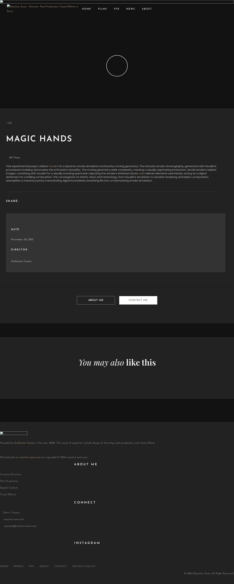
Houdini (53, 166)
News (130, 9)
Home (86, 9)
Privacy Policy (84, 566)
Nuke (142, 173)
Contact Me (138, 300)
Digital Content (9, 488)
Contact (60, 566)
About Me (95, 300)
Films (102, 9)
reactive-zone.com (29, 457)
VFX (116, 9)
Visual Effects (8, 494)
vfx (10, 122)
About (147, 9)
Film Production (9, 481)
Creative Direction (10, 474)
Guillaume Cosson (21, 261)
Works (19, 566)
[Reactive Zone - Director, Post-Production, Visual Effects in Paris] (43, 11)
